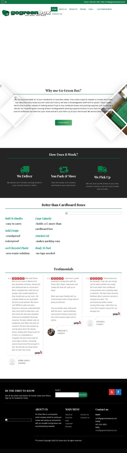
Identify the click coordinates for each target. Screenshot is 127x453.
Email (58, 390)
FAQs (91, 9)
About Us (62, 9)
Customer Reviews (104, 9)
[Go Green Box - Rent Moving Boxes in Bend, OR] (26, 13)
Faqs (67, 421)
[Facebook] (2, 2)
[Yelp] (5, 2)
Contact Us (57, 14)
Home (54, 9)
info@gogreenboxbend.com (106, 430)
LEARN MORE (63, 122)
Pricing (83, 9)
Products (73, 9)
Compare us (85, 418)
